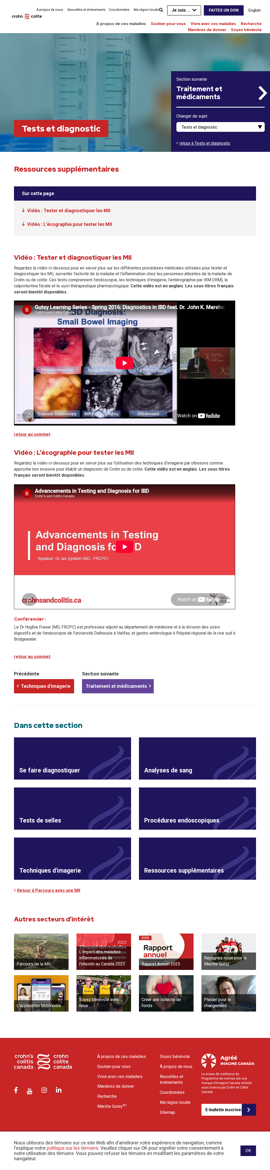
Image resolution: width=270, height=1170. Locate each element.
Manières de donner (207, 29)
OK (248, 1150)
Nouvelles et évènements (86, 10)
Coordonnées (119, 10)
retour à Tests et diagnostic (205, 143)
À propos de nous (49, 10)
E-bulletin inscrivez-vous (223, 1109)
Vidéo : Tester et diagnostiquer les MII (68, 210)
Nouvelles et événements (171, 1079)
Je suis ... (181, 10)
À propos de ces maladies (121, 23)
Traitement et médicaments (199, 93)
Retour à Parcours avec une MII (48, 890)
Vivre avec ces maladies (213, 23)
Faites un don (224, 10)
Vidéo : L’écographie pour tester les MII (69, 224)
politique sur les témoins (72, 1148)
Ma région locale (146, 10)
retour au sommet (32, 434)
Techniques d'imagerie (45, 686)
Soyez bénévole (246, 29)
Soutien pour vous (168, 23)
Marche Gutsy (112, 1106)
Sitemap (167, 1112)
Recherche (251, 23)
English (255, 10)
